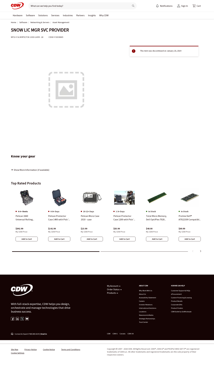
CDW (108, 334)
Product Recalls (176, 301)
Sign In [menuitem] (184, 5)
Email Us (44, 334)
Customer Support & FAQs (180, 290)
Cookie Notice (49, 349)
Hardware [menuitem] (17, 15)
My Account (113, 285)
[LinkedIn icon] (17, 319)
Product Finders (177, 308)
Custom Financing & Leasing (181, 297)
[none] (17, 15)
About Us (142, 294)
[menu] (164, 5)
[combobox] (78, 5)
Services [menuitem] (55, 15)
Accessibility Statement (147, 297)
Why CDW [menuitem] (104, 15)
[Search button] (133, 6)
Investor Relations (145, 304)
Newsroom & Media (146, 315)
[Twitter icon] (22, 319)
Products (111, 292)
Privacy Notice (30, 349)
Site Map (14, 349)
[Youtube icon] (27, 319)
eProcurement (176, 294)
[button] (196, 5)
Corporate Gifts (176, 304)
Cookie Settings (17, 353)
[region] (107, 221)
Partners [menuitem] (80, 15)
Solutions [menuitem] (43, 15)
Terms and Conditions (70, 349)
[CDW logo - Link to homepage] (17, 5)
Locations (142, 311)
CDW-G (115, 334)
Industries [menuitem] (68, 15)
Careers (142, 301)
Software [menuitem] (30, 15)
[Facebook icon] (12, 319)
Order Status (113, 289)
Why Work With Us (145, 290)
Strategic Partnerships (147, 318)
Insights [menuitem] (92, 15)
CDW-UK (131, 334)
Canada (122, 334)
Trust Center (143, 322)
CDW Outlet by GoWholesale (181, 311)
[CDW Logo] (17, 5)
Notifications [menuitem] (166, 5)
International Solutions (147, 308)
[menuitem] (157, 5)
